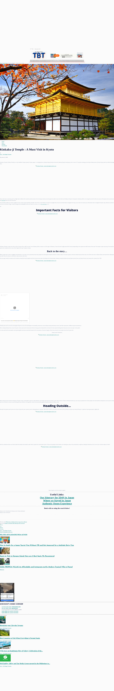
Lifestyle (3, 144)
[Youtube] (83, 49)
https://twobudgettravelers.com (6, 532)
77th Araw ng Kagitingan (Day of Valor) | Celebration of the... (21, 651)
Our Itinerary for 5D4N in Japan (57, 497)
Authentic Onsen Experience (57, 503)
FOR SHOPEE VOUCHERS (10, 611)
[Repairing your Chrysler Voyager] (3, 619)
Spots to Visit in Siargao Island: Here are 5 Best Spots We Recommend (27, 556)
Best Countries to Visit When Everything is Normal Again (20, 638)
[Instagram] (81, 49)
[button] (83, 61)
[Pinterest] (5, 159)
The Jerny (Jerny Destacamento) (10, 322)
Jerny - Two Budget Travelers (5, 154)
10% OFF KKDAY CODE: (10, 608)
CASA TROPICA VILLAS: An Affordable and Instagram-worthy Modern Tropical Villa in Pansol (36, 567)
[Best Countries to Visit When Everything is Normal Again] (4, 632)
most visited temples (44, 204)
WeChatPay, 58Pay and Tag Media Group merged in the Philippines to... (25, 663)
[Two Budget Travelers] (39, 55)
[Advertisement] (26, 576)
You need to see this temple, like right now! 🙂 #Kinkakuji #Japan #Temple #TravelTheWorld (14, 320)
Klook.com (2, 569)
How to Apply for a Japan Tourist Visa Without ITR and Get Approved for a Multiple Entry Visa (37, 545)
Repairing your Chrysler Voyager (11, 625)
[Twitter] (3, 159)
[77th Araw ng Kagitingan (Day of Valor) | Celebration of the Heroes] (5, 645)
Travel (4, 63)
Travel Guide (4, 145)
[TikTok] (82, 49)
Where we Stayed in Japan (57, 500)
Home (1, 63)
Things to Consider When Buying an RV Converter (15, 523)
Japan (6, 63)
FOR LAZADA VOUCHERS (10, 612)
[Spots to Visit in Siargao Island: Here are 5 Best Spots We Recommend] (5, 550)
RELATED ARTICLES (6, 534)
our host (3, 200)
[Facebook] (80, 49)
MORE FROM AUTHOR (20, 534)
